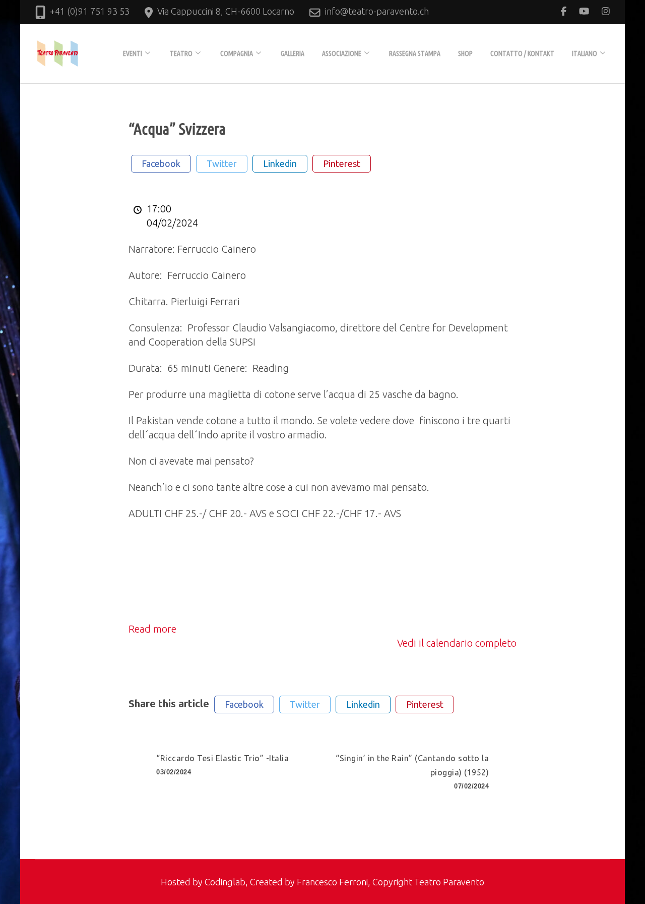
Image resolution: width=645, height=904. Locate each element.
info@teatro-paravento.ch (377, 11)
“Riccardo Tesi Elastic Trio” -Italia (222, 765)
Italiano (584, 53)
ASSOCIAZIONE (341, 53)
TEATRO (181, 53)
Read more (152, 629)
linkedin (280, 163)
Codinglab (225, 882)
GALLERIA (292, 53)
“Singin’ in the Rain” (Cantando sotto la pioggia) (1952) (412, 772)
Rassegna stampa (414, 53)
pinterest (341, 163)
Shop (465, 53)
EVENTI (132, 53)
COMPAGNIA (236, 53)
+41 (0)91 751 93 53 (90, 11)
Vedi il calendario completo (457, 643)
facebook (161, 163)
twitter (222, 163)
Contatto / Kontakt (522, 53)
